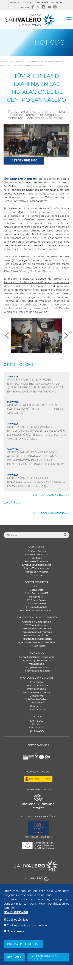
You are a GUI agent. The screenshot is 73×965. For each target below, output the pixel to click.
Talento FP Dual (36, 710)
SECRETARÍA (36, 728)
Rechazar (14, 957)
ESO (36, 586)
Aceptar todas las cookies (44, 957)
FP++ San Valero (36, 646)
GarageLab (36, 706)
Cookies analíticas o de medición (27, 925)
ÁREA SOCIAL (36, 653)
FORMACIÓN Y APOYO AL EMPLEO (36, 617)
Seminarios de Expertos (36, 692)
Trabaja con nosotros (36, 572)
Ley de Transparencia (36, 568)
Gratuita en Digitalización (36, 622)
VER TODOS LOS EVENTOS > (50, 512)
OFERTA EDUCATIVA (36, 582)
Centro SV (19, 876)
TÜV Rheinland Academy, (20, 178)
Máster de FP (36, 597)
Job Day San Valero (36, 699)
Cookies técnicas (17, 919)
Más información (16, 912)
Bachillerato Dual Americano (36, 611)
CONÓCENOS (36, 547)
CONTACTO (36, 717)
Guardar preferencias (23, 944)
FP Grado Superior (36, 607)
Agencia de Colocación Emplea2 (36, 642)
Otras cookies (15, 931)
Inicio (3, 62)
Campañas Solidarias (37, 667)
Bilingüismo (36, 696)
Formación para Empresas (36, 632)
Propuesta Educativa (37, 561)
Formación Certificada (36, 636)
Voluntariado (36, 664)
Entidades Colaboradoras (36, 565)
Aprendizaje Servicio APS (36, 661)
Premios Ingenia (36, 689)
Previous (7, 335)
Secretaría (42, 2)
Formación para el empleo (36, 629)
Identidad (36, 558)
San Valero (20, 861)
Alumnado (28, 2)
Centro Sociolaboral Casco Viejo (36, 657)
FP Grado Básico (36, 600)
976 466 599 (22, 8)
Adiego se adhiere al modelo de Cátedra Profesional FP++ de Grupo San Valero (35, 409)
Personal (14, 2)
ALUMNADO (36, 731)
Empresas (56, 2)
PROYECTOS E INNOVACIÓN (36, 678)
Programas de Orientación (36, 639)
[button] (36, 335)
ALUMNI (36, 724)
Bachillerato (36, 590)
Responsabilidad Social (37, 671)
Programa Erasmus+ (36, 686)
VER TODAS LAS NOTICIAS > (51, 494)
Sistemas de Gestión (36, 554)
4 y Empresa (36, 703)
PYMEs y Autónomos (36, 625)
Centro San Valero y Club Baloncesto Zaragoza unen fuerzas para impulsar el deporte (36, 482)
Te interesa (36, 575)
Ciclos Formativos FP (36, 593)
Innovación (36, 682)
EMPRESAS (36, 721)
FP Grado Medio (36, 604)
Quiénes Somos (37, 551)
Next (66, 335)
